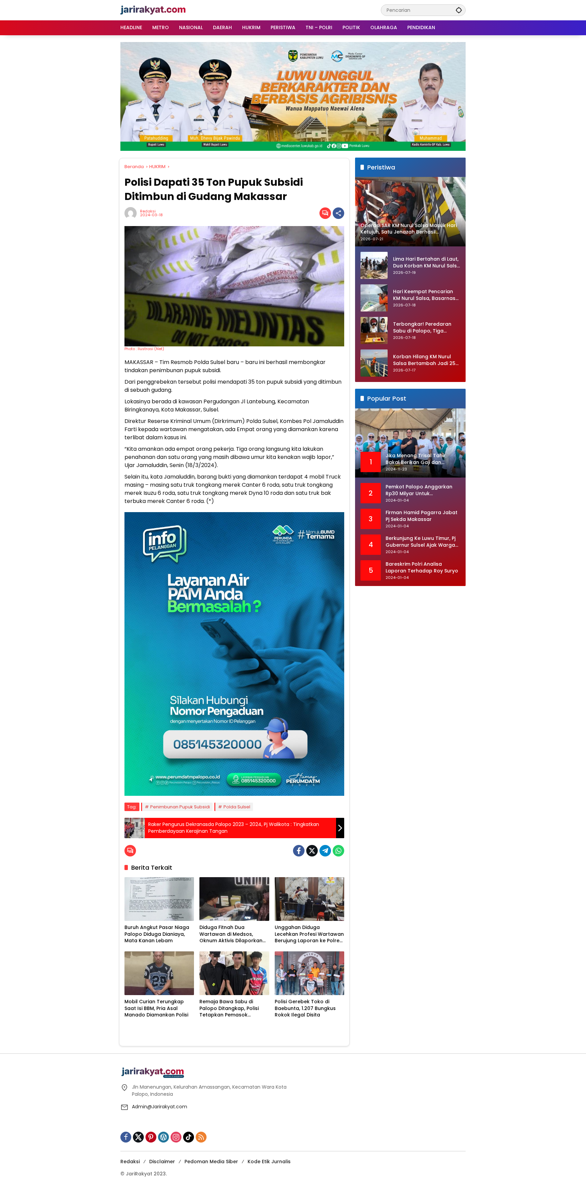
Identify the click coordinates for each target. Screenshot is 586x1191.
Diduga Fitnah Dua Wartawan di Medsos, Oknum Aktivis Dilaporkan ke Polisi (230, 934)
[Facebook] (299, 850)
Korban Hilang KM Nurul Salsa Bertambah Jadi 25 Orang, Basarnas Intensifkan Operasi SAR (424, 360)
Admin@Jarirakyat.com (159, 1106)
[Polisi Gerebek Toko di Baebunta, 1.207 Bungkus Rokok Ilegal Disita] (309, 973)
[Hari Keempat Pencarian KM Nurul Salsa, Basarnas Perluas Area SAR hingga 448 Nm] (374, 297)
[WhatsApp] (338, 850)
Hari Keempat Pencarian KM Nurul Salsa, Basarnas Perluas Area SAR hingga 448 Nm (424, 295)
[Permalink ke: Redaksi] (132, 213)
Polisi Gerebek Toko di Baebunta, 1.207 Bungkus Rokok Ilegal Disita (305, 1008)
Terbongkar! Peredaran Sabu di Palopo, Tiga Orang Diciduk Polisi (422, 328)
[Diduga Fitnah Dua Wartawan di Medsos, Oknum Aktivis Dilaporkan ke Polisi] (234, 899)
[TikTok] (188, 1137)
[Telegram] (325, 850)
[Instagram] (176, 1137)
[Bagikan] (338, 213)
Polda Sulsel (236, 807)
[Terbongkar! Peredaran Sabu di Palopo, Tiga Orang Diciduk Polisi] (374, 330)
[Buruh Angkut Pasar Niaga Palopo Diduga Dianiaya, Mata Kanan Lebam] (159, 899)
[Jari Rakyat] (153, 9)
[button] (459, 10)
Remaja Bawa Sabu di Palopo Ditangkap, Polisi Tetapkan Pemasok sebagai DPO (229, 1008)
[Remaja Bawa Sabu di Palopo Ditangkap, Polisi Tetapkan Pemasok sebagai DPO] (234, 973)
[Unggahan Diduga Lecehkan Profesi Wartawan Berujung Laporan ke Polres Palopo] (309, 899)
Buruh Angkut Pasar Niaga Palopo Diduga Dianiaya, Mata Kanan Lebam (156, 934)
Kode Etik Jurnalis (269, 1161)
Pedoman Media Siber (211, 1161)
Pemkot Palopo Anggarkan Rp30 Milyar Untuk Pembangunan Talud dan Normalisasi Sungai (419, 490)
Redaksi (148, 211)
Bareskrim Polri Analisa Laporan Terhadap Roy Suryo (422, 567)
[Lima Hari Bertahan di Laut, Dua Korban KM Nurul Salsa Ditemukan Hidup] (374, 265)
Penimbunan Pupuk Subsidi (180, 807)
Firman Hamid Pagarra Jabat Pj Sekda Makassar (421, 516)
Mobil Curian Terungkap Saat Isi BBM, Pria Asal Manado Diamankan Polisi (156, 1008)
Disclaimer (162, 1161)
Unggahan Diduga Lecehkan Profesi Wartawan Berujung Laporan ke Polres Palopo (309, 934)
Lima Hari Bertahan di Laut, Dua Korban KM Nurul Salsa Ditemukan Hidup (426, 262)
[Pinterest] (150, 1137)
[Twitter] (312, 850)
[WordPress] (163, 1137)
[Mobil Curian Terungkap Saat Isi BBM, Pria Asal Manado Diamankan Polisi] (159, 973)
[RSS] (201, 1137)
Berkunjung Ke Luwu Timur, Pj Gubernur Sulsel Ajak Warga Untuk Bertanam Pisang (420, 542)
